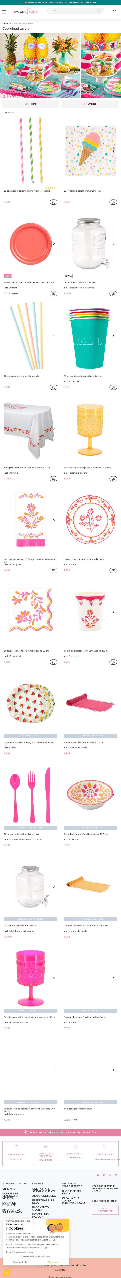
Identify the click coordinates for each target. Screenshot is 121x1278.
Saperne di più (19, 1262)
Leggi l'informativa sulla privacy (19, 1252)
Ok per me (52, 1262)
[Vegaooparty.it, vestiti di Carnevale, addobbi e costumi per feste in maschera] (25, 9)
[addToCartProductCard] (53, 202)
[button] (6, 1272)
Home (5, 23)
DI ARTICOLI (16, 1160)
